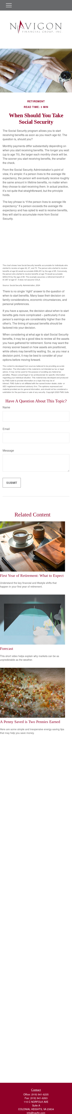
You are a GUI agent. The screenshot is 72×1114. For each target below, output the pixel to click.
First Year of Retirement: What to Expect (32, 575)
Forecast (6, 648)
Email (6, 429)
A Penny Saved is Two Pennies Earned (30, 722)
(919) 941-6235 (40, 1094)
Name (6, 407)
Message (8, 450)
